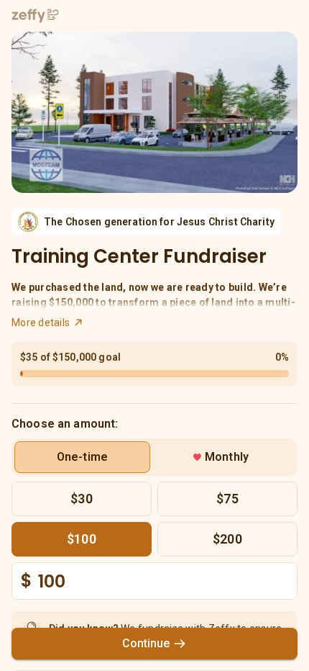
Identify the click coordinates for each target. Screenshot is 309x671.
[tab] (82, 457)
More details (40, 322)
